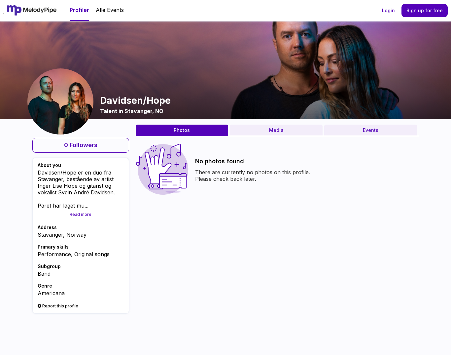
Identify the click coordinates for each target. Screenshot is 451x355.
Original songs (92, 254)
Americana (51, 293)
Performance (54, 254)
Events (370, 130)
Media (276, 130)
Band (44, 273)
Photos (182, 130)
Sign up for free (424, 10)
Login (388, 10)
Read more (80, 214)
